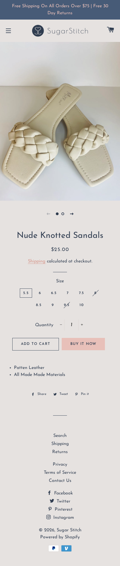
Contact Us (60, 481)
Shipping (36, 261)
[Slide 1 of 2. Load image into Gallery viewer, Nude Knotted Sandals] (57, 214)
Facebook (63, 493)
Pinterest (63, 509)
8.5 (39, 305)
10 (82, 305)
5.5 (26, 293)
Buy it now (83, 344)
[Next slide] (72, 214)
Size (60, 281)
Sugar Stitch (69, 530)
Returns (60, 452)
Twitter (62, 501)
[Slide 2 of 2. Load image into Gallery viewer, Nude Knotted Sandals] (63, 214)
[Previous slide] (48, 214)
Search (60, 436)
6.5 (54, 293)
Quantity (44, 325)
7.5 (81, 293)
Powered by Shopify (60, 537)
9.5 (66, 305)
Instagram (63, 517)
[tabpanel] (60, 121)
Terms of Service (60, 472)
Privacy (60, 464)
